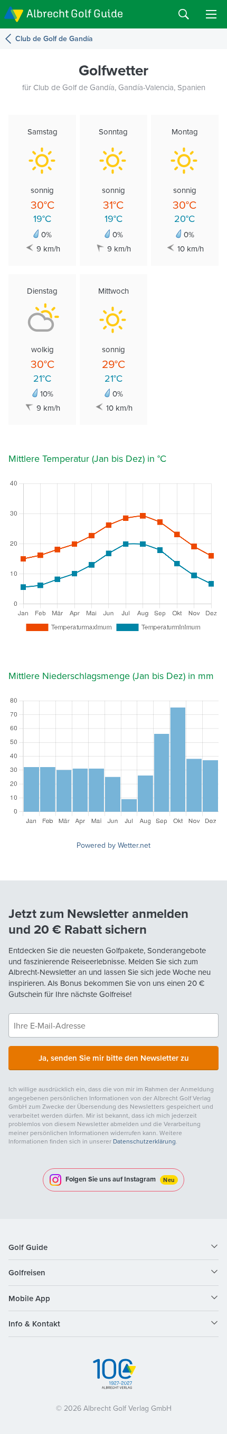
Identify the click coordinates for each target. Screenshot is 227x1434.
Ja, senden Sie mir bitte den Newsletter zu (114, 1057)
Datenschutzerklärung (144, 1141)
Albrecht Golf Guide (74, 13)
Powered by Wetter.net (113, 845)
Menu (211, 14)
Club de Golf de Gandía (54, 39)
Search (183, 14)
